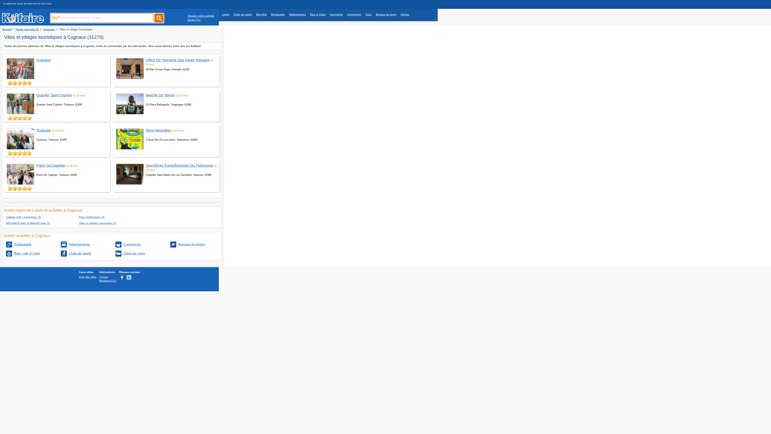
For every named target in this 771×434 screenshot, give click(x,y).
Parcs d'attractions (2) (91, 217)
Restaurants (278, 14)
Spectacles (336, 14)
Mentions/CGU (107, 280)
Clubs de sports (243, 14)
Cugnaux (43, 60)
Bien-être (261, 14)
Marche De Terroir (160, 95)
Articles (405, 14)
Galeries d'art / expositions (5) (23, 217)
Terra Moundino (158, 130)
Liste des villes (87, 276)
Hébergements (297, 14)
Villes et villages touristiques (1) (97, 223)
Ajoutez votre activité (201, 15)
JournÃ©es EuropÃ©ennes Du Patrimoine (179, 166)
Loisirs (225, 14)
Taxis (368, 14)
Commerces (354, 14)
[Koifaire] (23, 22)
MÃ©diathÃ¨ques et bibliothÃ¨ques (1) (28, 223)
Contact (103, 276)
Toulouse (43, 130)
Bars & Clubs (318, 14)
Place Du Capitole (50, 166)
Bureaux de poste (386, 14)
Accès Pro (194, 19)
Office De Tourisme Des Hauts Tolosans (178, 60)
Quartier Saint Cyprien (54, 95)
